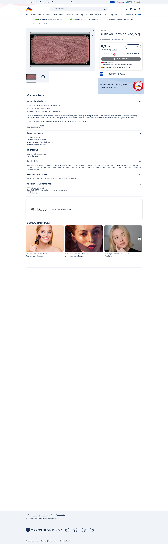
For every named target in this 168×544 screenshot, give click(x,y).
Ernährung (79, 15)
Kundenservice (63, 2)
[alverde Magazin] (129, 2)
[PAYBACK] (112, 2)
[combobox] (79, 9)
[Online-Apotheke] (138, 14)
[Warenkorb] (139, 9)
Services (54, 2)
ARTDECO (103, 31)
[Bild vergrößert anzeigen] (60, 49)
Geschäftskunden (65, 541)
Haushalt (98, 15)
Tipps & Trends (40, 2)
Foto (116, 15)
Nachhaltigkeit (30, 2)
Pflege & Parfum (51, 15)
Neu (27, 15)
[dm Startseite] (29, 9)
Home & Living (108, 15)
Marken (33, 15)
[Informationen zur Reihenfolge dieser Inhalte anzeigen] (49, 223)
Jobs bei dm (72, 2)
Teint (40, 24)
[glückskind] (120, 2)
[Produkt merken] (93, 30)
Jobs (38, 541)
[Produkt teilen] (93, 35)
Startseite (28, 24)
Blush (45, 24)
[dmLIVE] (137, 2)
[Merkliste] (131, 9)
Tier (122, 15)
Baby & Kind (89, 15)
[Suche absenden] (105, 9)
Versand (114, 50)
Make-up (41, 15)
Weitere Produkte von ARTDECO (62, 209)
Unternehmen (30, 541)
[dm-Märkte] (126, 9)
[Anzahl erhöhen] (137, 47)
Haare (61, 15)
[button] (67, 530)
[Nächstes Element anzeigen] (139, 239)
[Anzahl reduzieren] (129, 47)
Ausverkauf (129, 15)
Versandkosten (61, 515)
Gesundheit (69, 15)
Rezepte (48, 2)
